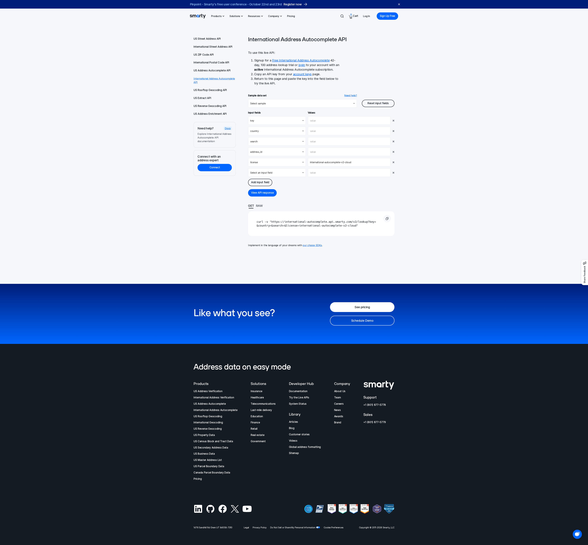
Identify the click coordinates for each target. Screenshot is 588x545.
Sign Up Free (387, 15)
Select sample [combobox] (258, 103)
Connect (214, 167)
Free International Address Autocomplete (301, 60)
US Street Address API (207, 38)
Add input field (260, 182)
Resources (254, 16)
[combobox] (277, 120)
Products (216, 16)
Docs (228, 128)
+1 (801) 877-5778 (374, 404)
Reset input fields (378, 103)
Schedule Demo (362, 320)
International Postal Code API (211, 62)
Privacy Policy (260, 527)
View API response (262, 192)
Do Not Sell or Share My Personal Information (292, 527)
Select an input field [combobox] (261, 172)
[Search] (342, 16)
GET (251, 206)
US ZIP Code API (204, 54)
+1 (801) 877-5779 (374, 422)
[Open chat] (577, 534)
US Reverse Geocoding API (210, 106)
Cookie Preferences (333, 527)
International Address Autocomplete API (214, 80)
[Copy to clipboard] (387, 218)
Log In (366, 16)
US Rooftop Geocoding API (210, 90)
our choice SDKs (312, 245)
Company (273, 16)
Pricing (291, 16)
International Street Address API (213, 46)
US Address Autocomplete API (212, 70)
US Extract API (202, 98)
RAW (259, 206)
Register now (295, 4)
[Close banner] (399, 4)
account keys (302, 74)
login (301, 65)
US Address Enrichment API (210, 113)
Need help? (350, 95)
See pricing (362, 307)
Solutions (235, 16)
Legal (246, 527)
